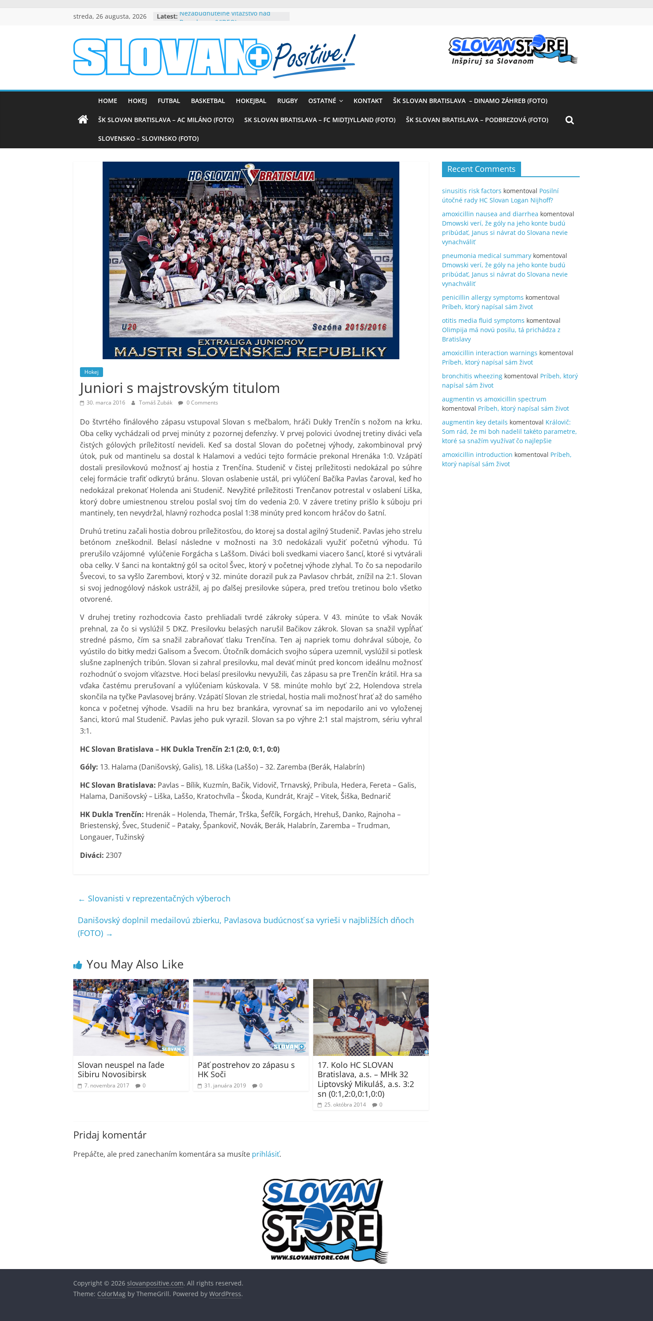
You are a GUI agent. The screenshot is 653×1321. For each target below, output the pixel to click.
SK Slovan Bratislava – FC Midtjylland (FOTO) (319, 119)
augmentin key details (475, 422)
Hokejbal (251, 100)
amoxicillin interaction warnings (490, 353)
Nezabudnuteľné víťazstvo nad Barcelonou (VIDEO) (225, 20)
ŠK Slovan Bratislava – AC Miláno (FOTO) (166, 119)
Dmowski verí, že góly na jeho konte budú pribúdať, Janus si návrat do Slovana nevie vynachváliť (505, 232)
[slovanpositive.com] (83, 120)
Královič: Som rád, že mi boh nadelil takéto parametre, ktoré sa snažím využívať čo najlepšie (509, 431)
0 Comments (201, 402)
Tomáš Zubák (156, 402)
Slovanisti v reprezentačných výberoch (154, 898)
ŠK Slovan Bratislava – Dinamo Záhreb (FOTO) (470, 100)
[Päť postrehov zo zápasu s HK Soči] (251, 984)
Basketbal (208, 100)
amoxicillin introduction (477, 454)
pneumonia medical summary (486, 255)
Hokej (137, 100)
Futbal (169, 100)
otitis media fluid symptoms (483, 320)
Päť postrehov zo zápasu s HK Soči (246, 1069)
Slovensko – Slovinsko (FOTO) (148, 138)
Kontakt (368, 100)
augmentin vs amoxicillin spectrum (494, 399)
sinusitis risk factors (472, 190)
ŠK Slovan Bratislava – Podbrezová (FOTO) (477, 119)
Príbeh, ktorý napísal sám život (487, 306)
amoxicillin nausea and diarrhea (490, 214)
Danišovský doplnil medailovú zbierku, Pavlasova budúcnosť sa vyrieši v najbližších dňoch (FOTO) (246, 926)
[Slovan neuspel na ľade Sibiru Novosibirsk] (131, 984)
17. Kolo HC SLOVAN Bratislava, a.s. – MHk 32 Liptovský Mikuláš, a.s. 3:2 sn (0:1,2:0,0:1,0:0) (366, 1079)
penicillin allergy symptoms (483, 297)
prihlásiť (265, 1154)
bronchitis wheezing (472, 376)
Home (107, 100)
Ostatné (322, 100)
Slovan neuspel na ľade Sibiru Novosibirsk (121, 1069)
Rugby (287, 100)
